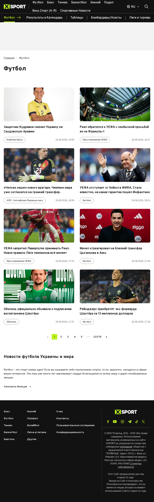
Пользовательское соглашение (75, 425)
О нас (59, 411)
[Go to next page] (106, 337)
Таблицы (76, 18)
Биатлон (9, 439)
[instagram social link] (122, 421)
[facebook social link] (108, 421)
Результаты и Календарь (44, 18)
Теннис (8, 425)
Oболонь (11, 321)
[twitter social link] (143, 421)
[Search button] (146, 6)
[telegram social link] (129, 421)
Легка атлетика (36, 432)
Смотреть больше (15, 386)
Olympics (32, 418)
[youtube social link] (115, 421)
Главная (9, 57)
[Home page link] (16, 6)
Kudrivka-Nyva (15, 139)
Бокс (7, 411)
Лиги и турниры (140, 18)
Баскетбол (10, 432)
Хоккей (31, 411)
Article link (39, 104)
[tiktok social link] (136, 421)
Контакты (62, 418)
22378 (97, 336)
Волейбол (33, 425)
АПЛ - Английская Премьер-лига (25, 200)
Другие (31, 439)
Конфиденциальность (70, 432)
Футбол (87, 200)
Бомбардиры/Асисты (106, 18)
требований (125, 446)
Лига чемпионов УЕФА (95, 139)
